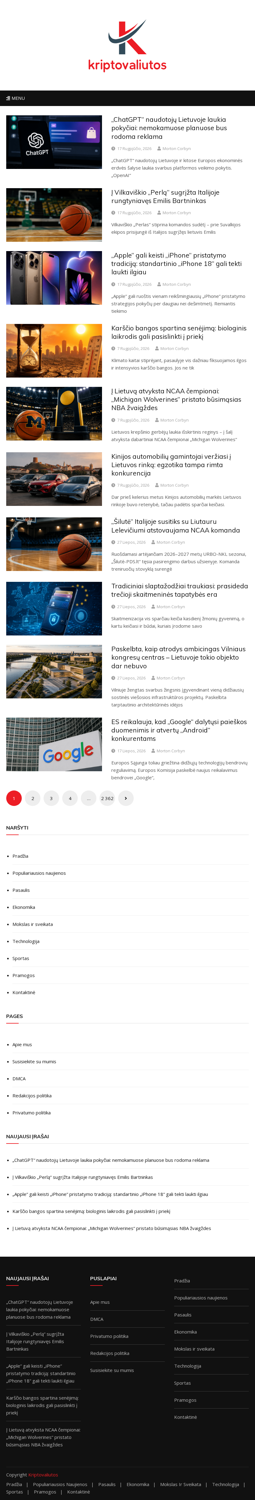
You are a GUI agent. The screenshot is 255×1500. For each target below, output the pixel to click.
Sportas (20, 958)
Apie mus (22, 1044)
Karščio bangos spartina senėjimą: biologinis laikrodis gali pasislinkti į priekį (179, 332)
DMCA (19, 1078)
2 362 (107, 798)
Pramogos (23, 975)
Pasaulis (21, 890)
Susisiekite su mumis (34, 1061)
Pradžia (20, 856)
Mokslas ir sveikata (32, 924)
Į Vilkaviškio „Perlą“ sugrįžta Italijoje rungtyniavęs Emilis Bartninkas (165, 196)
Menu (17, 98)
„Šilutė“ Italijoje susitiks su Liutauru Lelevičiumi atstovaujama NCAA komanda (175, 525)
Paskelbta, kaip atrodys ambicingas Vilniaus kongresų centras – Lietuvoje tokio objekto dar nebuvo (178, 657)
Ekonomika (23, 907)
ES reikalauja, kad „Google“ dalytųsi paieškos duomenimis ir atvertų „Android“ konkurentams (179, 730)
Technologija (25, 941)
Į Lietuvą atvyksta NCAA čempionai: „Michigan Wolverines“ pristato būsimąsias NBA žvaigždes (176, 399)
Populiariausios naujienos (39, 873)
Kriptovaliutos (43, 1474)
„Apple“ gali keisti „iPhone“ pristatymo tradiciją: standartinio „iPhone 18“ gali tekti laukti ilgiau (176, 263)
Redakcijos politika (32, 1095)
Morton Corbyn (177, 148)
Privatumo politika (31, 1112)
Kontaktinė (23, 992)
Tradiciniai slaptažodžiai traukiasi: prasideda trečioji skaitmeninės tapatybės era (179, 590)
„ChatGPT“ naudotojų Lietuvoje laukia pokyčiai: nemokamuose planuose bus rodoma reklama (169, 127)
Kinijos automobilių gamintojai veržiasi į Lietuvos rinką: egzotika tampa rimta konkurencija (171, 464)
